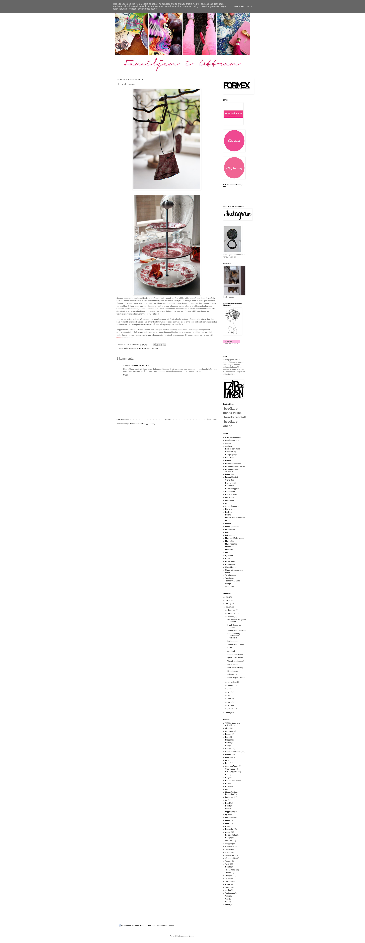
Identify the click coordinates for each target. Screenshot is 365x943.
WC (226, 902)
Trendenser (229, 578)
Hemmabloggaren (232, 489)
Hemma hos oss (144, 348)
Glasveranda (230, 769)
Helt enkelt (229, 486)
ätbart (227, 905)
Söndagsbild (230, 855)
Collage (228, 749)
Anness (228, 443)
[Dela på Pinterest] (165, 344)
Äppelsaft (231, 651)
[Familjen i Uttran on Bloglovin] (231, 343)
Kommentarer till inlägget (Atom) (142, 424)
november (232, 613)
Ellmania (228, 461)
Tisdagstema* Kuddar (235, 644)
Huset (227, 786)
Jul (226, 800)
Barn (227, 737)
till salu (228, 867)
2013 (228, 597)
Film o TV (229, 760)
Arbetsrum (229, 731)
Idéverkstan (229, 500)
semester (228, 841)
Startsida (168, 420)
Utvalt (227, 884)
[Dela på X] (159, 344)
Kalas (229, 648)
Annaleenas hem (232, 440)
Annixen (228, 446)
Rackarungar (230, 564)
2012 (228, 601)
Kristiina (228, 512)
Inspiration (229, 797)
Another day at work (235, 655)
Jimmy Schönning (232, 506)
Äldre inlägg (211, 420)
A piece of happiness (233, 437)
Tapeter (228, 861)
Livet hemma (230, 529)
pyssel (227, 832)
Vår (226, 899)
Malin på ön (229, 541)
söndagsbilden (231, 858)
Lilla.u (227, 521)
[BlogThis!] (156, 344)
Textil (227, 864)
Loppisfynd (229, 812)
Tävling (228, 881)
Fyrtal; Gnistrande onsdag (234, 626)
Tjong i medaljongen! (235, 661)
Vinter (227, 896)
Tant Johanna (230, 575)
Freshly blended (231, 477)
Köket (227, 806)
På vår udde (230, 561)
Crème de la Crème (131, 348)
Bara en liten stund (232, 449)
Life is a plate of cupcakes (235, 518)
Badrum (228, 734)
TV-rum (228, 879)
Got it (250, 6)
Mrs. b (227, 553)
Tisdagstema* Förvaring (236, 630)
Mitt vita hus (229, 547)
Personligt (154, 348)
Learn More (238, 6)
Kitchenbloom (230, 509)
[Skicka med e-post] (154, 344)
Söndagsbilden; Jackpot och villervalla (233, 636)
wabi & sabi (229, 587)
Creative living (230, 452)
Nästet (227, 559)
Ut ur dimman (232, 671)
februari (231, 705)
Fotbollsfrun (229, 474)
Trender (228, 873)
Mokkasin (229, 550)
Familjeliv (229, 757)
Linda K (228, 524)
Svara (125, 375)
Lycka (227, 815)
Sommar (228, 850)
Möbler (228, 823)
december (232, 610)
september (232, 682)
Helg (227, 778)
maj (229, 695)
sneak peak (229, 847)
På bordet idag (231, 835)
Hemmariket (230, 492)
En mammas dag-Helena (235, 466)
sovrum (228, 852)
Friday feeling (232, 665)
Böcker (228, 743)
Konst (227, 803)
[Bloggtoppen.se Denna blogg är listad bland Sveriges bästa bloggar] (146, 925)
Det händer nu (233, 641)
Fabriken (228, 754)
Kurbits (228, 515)
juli (229, 689)
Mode (227, 820)
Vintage (228, 584)
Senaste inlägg (123, 420)
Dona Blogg (230, 458)
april (230, 699)
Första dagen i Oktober (236, 678)
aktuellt (228, 728)
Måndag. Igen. (233, 675)
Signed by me (230, 567)
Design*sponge (231, 455)
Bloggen (228, 740)
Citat (227, 746)
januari (231, 709)
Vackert (228, 887)
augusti (231, 685)
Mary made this (231, 544)
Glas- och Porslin (232, 766)
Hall (226, 775)
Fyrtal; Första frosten (235, 658)
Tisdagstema (230, 870)
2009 (228, 713)
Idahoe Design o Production (231, 793)
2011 (228, 604)
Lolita (227, 532)
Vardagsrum (230, 893)
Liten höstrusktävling (235, 668)
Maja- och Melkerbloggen (235, 538)
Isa (226, 503)
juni (229, 692)
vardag (228, 890)
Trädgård (228, 876)
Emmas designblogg (233, 463)
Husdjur (228, 784)
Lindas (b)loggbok (232, 527)
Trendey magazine (232, 581)
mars (230, 702)
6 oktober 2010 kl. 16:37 (140, 366)
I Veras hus (229, 498)
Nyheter (228, 826)
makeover (229, 818)
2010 (228, 607)
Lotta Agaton (230, 535)
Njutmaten (229, 556)
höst (227, 789)
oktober (231, 617)
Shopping (229, 844)
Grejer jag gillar (231, 772)
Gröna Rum (229, 480)
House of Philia (231, 495)
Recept (228, 838)
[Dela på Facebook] (162, 344)
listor (227, 809)
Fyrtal (227, 763)
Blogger (191, 936)
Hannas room (230, 483)
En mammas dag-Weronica (232, 470)
